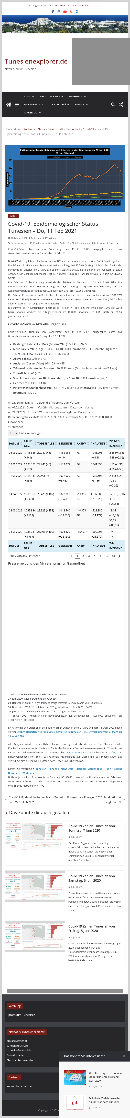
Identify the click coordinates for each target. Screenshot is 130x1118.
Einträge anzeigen (30, 433)
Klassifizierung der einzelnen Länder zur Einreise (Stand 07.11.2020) (105, 1076)
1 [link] (77, 556)
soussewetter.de (17, 1041)
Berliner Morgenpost (89, 768)
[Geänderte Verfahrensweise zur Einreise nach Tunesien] (75, 1097)
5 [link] (100, 556)
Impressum (31, 112)
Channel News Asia (61, 768)
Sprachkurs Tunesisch (21, 1015)
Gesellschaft (55, 129)
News (27, 96)
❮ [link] (72, 556)
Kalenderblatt (33, 104)
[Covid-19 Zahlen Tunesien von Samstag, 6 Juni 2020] (35, 873)
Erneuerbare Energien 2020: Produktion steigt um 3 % (94, 800)
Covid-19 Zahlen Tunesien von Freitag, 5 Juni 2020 (91, 928)
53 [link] (113, 556)
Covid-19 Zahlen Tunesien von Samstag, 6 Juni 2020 (91, 878)
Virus (102, 243)
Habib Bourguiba (76, 752)
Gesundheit (73, 129)
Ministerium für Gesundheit (46, 243)
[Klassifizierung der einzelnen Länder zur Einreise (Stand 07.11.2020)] (75, 1072)
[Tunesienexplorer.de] (9, 104)
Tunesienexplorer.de (36, 61)
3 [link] (89, 556)
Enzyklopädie (61, 104)
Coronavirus (17, 243)
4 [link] (94, 556)
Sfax (112, 752)
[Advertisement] (101, 61)
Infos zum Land (50, 96)
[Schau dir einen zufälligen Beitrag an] (121, 104)
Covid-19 (88, 129)
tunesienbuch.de (17, 1046)
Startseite (29, 129)
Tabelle (95, 243)
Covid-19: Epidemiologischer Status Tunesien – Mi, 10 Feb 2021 (36, 800)
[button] (32, 96)
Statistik (76, 243)
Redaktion (36, 238)
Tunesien (41, 768)
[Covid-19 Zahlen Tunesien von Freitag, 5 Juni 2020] (35, 923)
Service (79, 104)
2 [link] (83, 556)
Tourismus (75, 96)
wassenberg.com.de (19, 1086)
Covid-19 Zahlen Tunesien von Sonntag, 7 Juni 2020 (91, 828)
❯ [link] (119, 556)
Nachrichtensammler (20, 1060)
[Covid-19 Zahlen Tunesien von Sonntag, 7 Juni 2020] (35, 823)
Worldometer (30, 773)
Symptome (86, 243)
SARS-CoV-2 (65, 243)
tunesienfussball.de (19, 1050)
